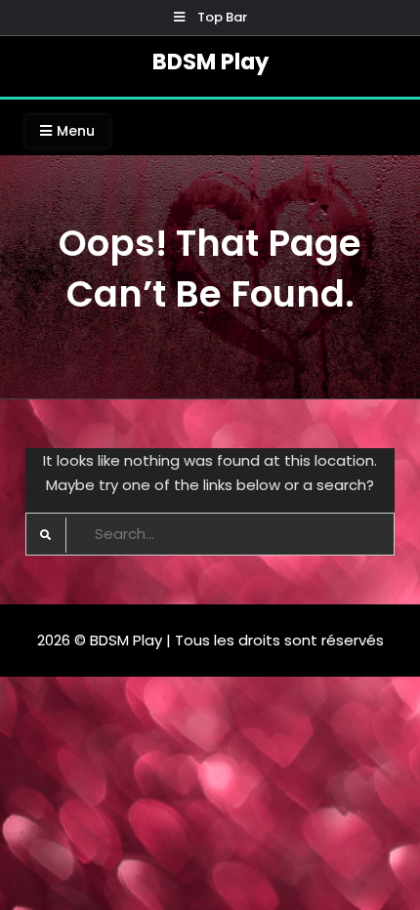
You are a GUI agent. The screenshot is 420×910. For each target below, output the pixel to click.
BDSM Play (210, 61)
